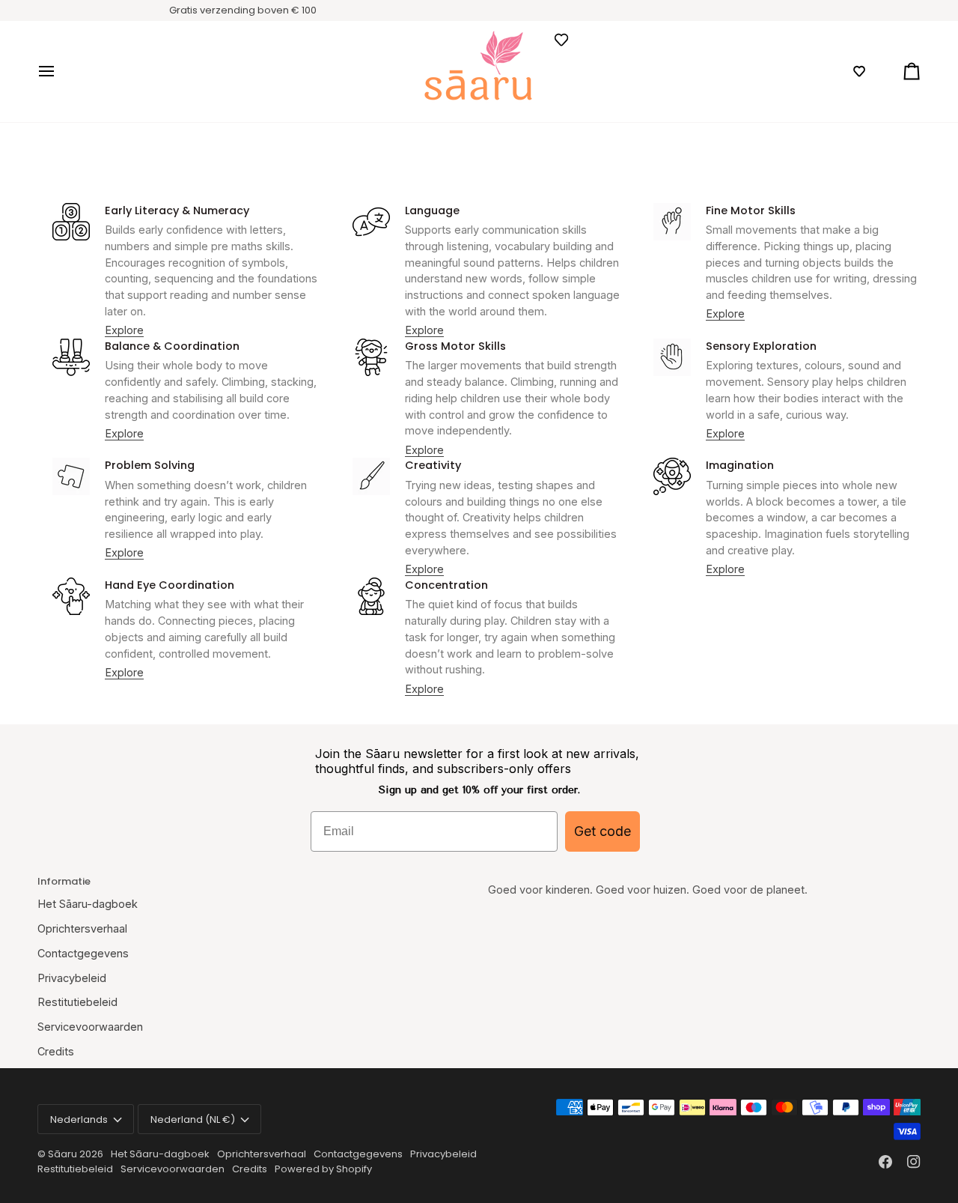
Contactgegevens (83, 953)
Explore (124, 330)
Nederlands (79, 1119)
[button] (859, 71)
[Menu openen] (59, 71)
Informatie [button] (64, 881)
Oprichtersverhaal (82, 928)
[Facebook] (885, 1162)
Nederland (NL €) (192, 1119)
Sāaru (63, 1154)
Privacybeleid (71, 978)
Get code (602, 831)
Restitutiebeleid (77, 1002)
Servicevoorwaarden (90, 1026)
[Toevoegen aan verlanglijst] (561, 39)
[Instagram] (914, 1162)
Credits (55, 1051)
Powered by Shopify (323, 1169)
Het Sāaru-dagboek (87, 903)
